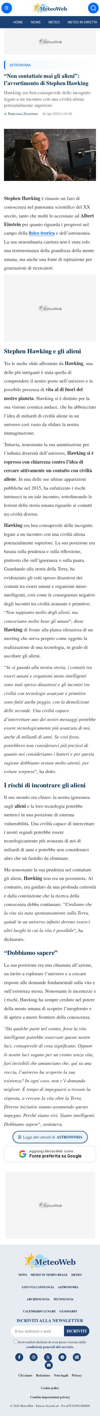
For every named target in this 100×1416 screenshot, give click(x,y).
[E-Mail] (49, 1365)
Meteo (54, 22)
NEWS (22, 1275)
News (36, 22)
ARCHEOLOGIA (38, 1299)
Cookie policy (50, 1388)
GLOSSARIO (68, 1311)
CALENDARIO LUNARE (39, 1311)
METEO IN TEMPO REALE (49, 1275)
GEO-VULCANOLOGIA (38, 1287)
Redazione (43, 1375)
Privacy (77, 1375)
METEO (76, 1275)
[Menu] (6, 8)
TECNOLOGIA (63, 1299)
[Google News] (77, 1357)
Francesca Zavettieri (23, 113)
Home (18, 22)
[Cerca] (93, 8)
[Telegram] (62, 1357)
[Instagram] (34, 1357)
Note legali (61, 1375)
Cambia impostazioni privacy (50, 1397)
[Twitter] (48, 1357)
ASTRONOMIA (20, 65)
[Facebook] (19, 1357)
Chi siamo (25, 1375)
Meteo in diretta (82, 22)
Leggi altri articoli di (52, 1137)
